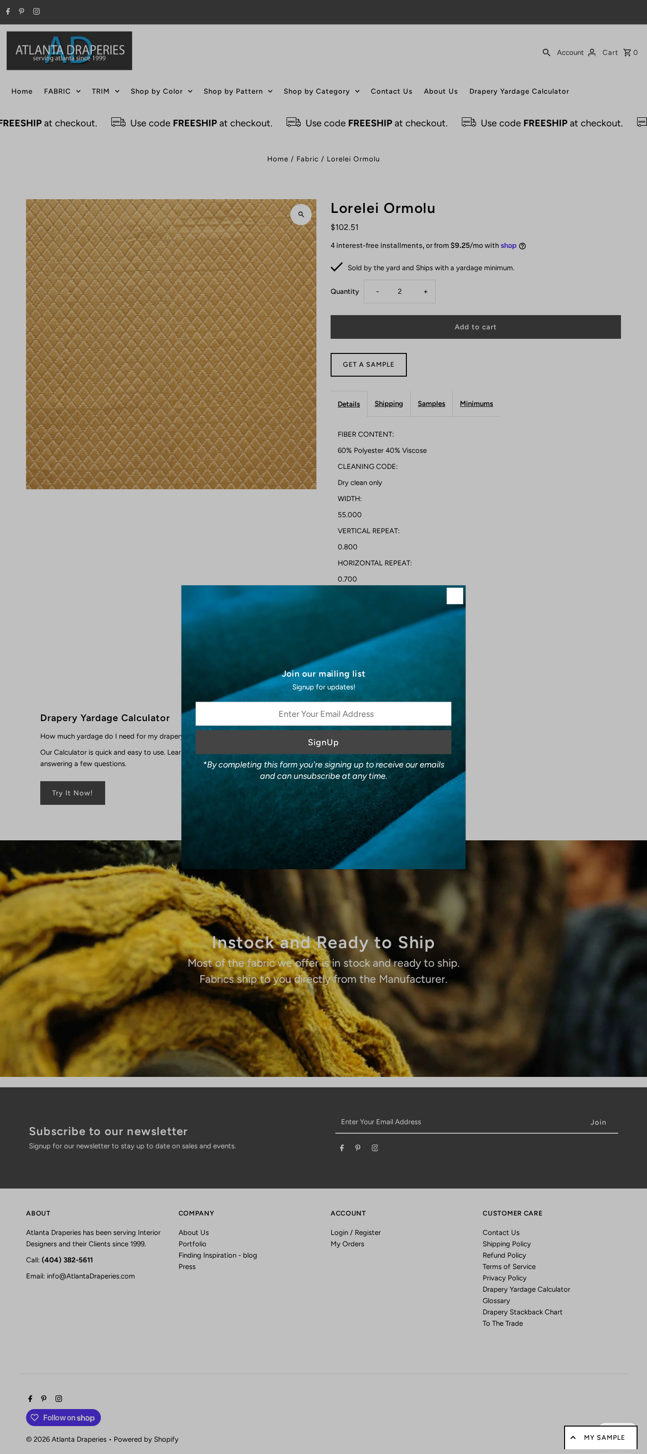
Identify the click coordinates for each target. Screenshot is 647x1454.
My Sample (604, 1438)
